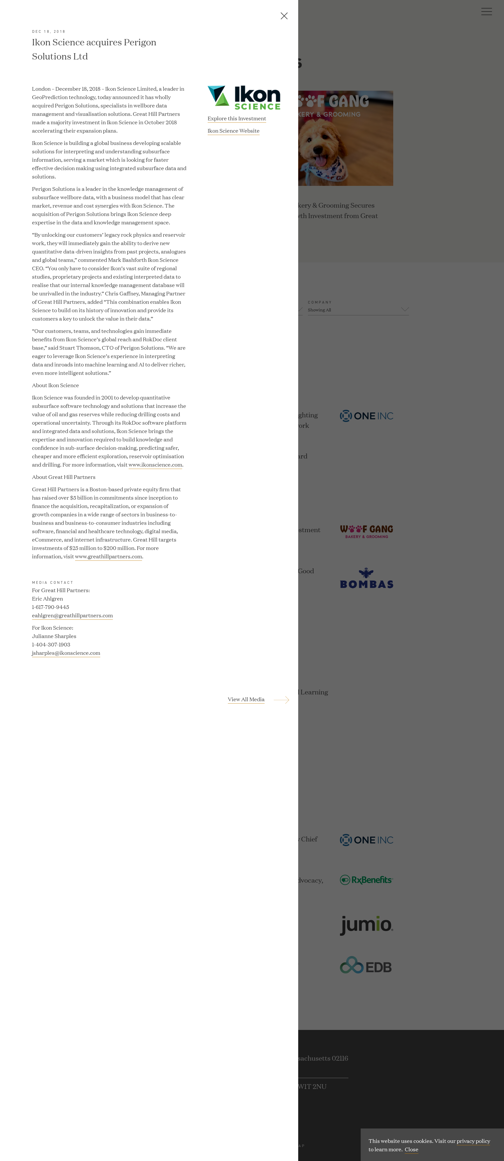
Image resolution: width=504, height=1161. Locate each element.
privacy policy (473, 1140)
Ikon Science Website (234, 131)
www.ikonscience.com (155, 464)
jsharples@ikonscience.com (66, 652)
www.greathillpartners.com (108, 556)
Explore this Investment (237, 118)
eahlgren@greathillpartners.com (72, 615)
